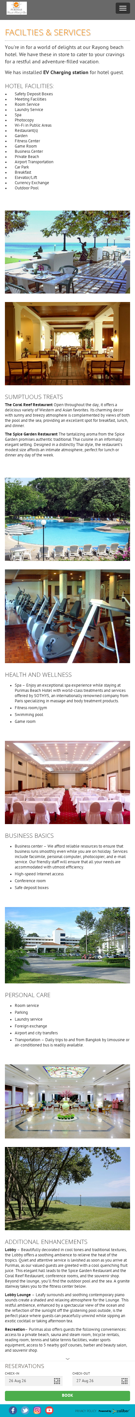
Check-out (81, 1374)
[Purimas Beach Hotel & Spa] (17, 8)
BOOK (67, 1395)
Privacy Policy (85, 1411)
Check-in (12, 1374)
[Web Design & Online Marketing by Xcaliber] (113, 1410)
